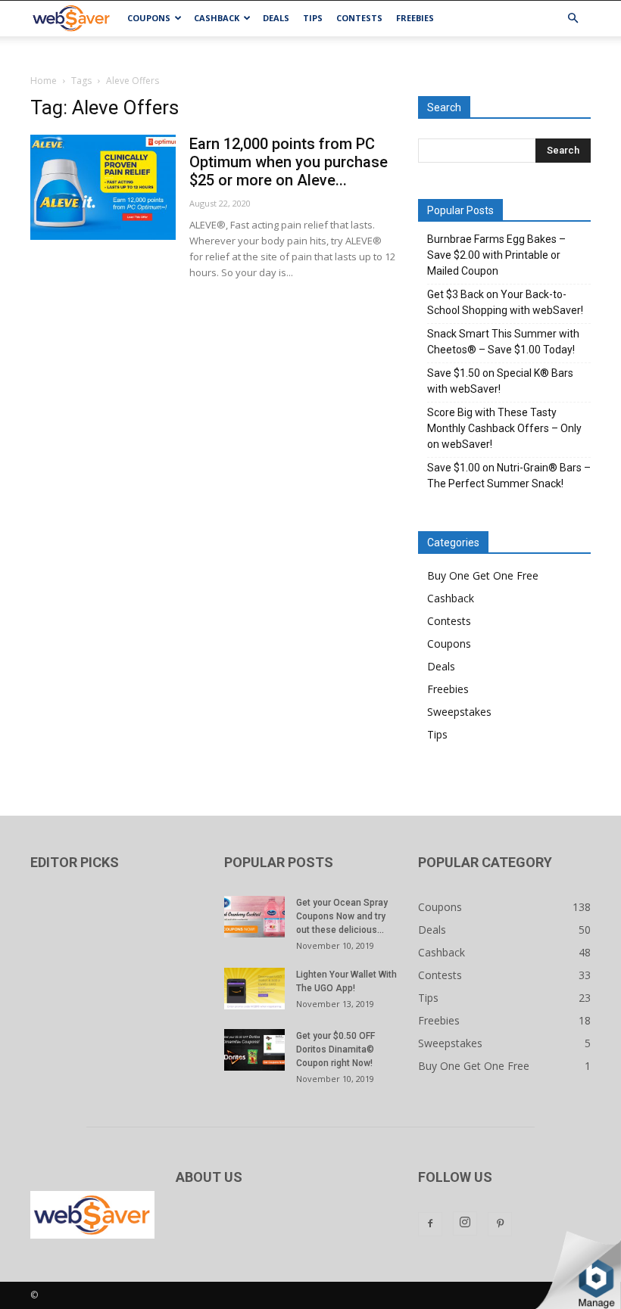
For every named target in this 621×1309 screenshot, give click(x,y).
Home (43, 80)
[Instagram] (465, 1223)
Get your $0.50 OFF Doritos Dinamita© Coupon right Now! (335, 1049)
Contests (359, 17)
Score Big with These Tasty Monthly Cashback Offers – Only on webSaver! (504, 428)
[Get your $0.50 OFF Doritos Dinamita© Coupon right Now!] (254, 1050)
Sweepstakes (459, 711)
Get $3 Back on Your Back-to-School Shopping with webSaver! (505, 302)
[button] (572, 18)
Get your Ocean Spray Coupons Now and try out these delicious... (342, 916)
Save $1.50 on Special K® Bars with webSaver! (500, 381)
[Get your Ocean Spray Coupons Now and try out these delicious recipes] (254, 916)
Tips (313, 17)
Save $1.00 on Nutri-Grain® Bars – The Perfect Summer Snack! (509, 476)
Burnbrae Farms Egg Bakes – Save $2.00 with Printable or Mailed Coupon (496, 255)
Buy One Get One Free (482, 575)
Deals (276, 17)
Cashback (216, 17)
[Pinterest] (500, 1224)
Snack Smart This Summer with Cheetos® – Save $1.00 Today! (503, 342)
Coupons (148, 17)
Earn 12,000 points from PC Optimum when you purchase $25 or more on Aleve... (288, 162)
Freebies (415, 17)
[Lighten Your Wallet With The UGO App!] (254, 988)
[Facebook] (430, 1224)
